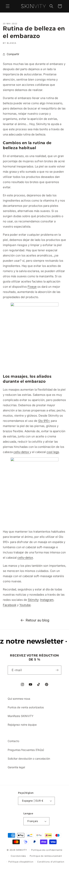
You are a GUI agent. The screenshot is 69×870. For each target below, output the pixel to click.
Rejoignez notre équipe (22, 724)
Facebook (9, 605)
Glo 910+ (44, 421)
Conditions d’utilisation (50, 861)
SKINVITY (21, 850)
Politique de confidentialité (46, 850)
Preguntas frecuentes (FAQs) (26, 749)
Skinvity (33, 600)
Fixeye (32, 286)
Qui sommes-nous (19, 698)
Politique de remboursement (46, 856)
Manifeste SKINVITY (21, 716)
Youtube (25, 605)
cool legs (53, 452)
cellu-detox (21, 452)
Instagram (46, 600)
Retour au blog (37, 620)
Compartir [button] (13, 54)
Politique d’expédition (20, 861)
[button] (7, 6)
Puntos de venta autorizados (26, 707)
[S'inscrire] (57, 670)
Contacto (13, 741)
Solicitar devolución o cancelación (29, 758)
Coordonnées (18, 856)
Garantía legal (16, 767)
